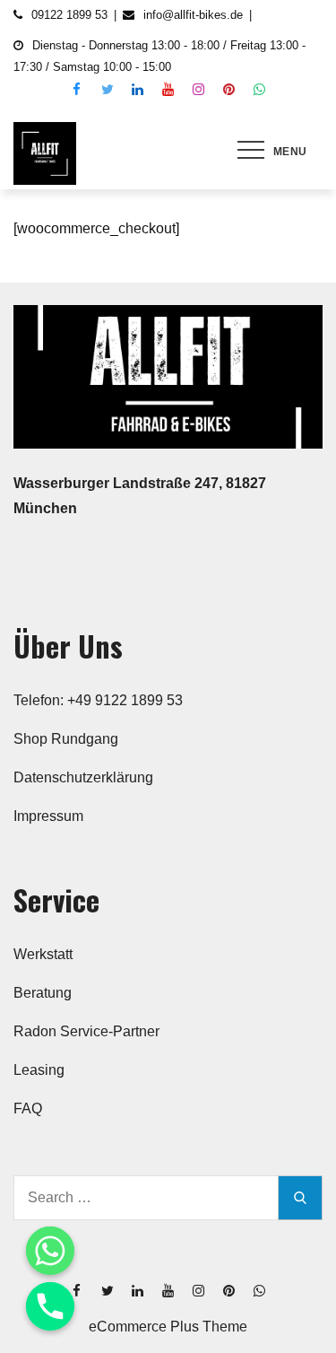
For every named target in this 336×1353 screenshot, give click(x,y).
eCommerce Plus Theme (168, 1326)
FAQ (27, 1108)
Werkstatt (43, 954)
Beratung (42, 992)
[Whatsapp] (50, 1250)
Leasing (39, 1070)
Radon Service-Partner (86, 1031)
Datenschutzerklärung (83, 777)
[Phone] (50, 1306)
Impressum (48, 816)
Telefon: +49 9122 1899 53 (98, 700)
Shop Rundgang (65, 738)
